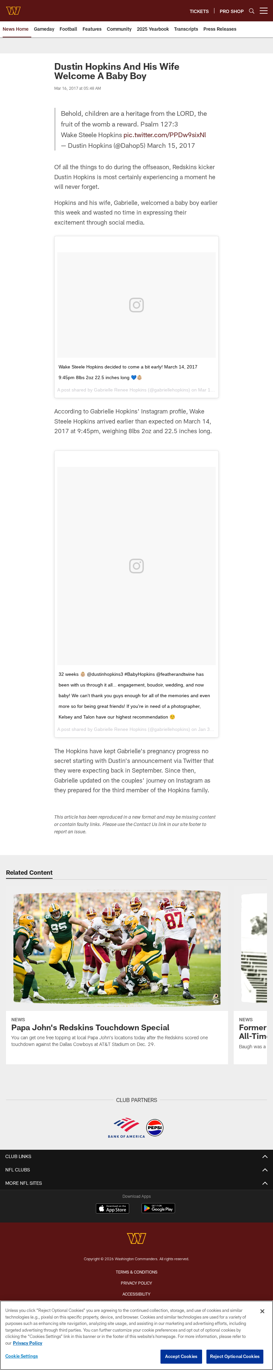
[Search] (251, 10)
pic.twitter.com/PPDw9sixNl (165, 134)
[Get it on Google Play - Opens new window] (158, 1211)
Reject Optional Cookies (235, 1356)
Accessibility (136, 1294)
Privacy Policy (136, 1283)
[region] (136, 1335)
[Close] (262, 1311)
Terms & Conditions (136, 1272)
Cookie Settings (21, 1356)
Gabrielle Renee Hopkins (120, 389)
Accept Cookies (181, 1356)
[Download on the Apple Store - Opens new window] (112, 1209)
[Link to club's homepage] (13, 8)
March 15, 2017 (171, 145)
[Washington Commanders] (136, 1239)
